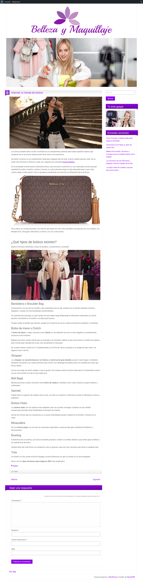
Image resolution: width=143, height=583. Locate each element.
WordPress (113, 577)
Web (13, 549)
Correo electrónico (19, 540)
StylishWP (131, 577)
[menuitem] (2, 2)
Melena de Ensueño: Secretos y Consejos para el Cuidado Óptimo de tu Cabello (120, 154)
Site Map (12, 572)
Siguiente (96, 479)
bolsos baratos (69, 162)
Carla (16, 472)
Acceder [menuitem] (8, 2)
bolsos (15, 466)
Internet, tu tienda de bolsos (27, 92)
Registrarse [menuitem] (16, 2)
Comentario (16, 500)
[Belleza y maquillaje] (71, 21)
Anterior (14, 479)
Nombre (15, 530)
